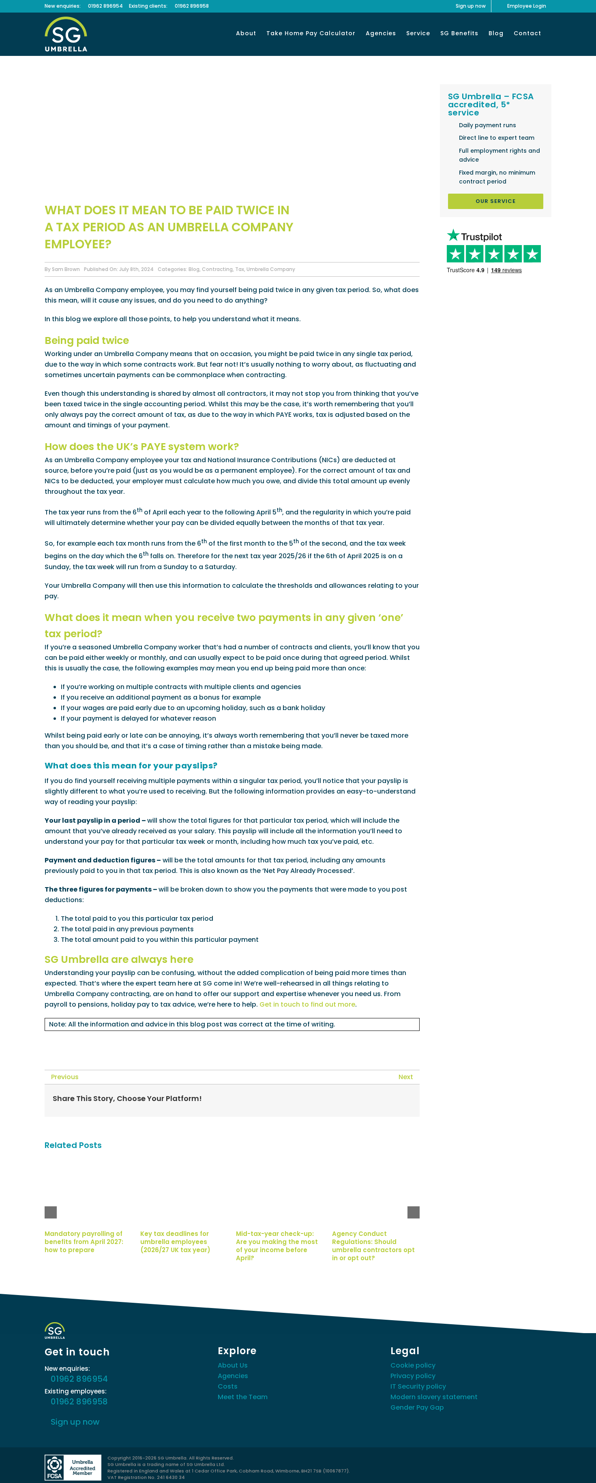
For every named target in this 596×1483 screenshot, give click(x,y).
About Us (233, 1365)
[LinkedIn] (366, 1100)
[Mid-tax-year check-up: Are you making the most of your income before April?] (280, 1163)
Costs (228, 1386)
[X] (340, 1100)
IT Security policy (418, 1386)
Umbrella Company (271, 269)
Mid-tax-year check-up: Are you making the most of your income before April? (277, 1246)
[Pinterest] (392, 1100)
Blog (194, 269)
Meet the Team (243, 1397)
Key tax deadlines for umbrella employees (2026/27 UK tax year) (175, 1242)
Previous (65, 1077)
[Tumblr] (379, 1100)
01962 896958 (192, 5)
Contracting (217, 269)
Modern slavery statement (434, 1397)
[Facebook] (327, 1100)
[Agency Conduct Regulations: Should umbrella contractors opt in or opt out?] (376, 1163)
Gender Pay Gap (417, 1407)
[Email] (405, 1100)
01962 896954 (105, 5)
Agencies (233, 1376)
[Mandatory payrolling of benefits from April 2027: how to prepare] (88, 1163)
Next (406, 1077)
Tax (239, 269)
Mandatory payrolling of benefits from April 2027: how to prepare (84, 1242)
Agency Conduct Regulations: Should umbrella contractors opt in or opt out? (373, 1246)
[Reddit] (353, 1100)
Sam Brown (66, 269)
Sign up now (75, 1422)
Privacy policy (412, 1376)
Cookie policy (412, 1365)
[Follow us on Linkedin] (69, 1042)
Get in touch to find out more (307, 1004)
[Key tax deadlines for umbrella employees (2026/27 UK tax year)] (184, 1163)
